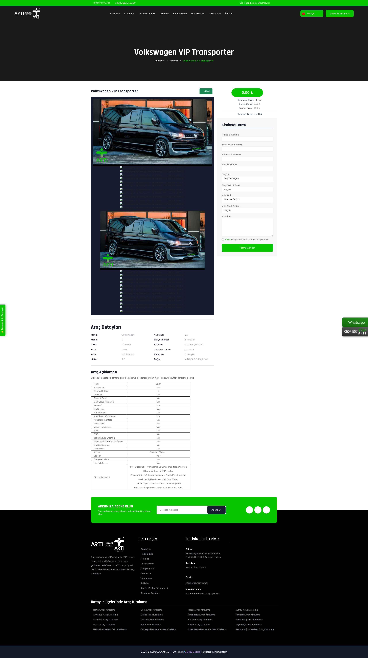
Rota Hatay (197, 13)
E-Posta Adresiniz (231, 154)
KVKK (228, 239)
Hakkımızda (147, 553)
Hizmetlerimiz (148, 13)
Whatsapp (356, 331)
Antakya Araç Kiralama (105, 614)
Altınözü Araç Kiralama (105, 619)
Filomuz (164, 13)
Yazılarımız (215, 13)
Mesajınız (226, 216)
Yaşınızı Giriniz (229, 164)
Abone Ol (216, 509)
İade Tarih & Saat (231, 206)
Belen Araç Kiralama (151, 609)
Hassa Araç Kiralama (199, 609)
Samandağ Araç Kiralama (249, 619)
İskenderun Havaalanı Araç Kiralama (207, 629)
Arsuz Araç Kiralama (104, 624)
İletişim (229, 13)
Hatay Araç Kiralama (104, 609)
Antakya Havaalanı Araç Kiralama (159, 629)
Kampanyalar (180, 13)
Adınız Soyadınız (230, 134)
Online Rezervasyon (339, 13)
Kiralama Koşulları (150, 593)
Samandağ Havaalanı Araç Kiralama (254, 629)
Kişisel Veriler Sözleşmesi (154, 588)
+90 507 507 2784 (196, 567)
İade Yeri (226, 195)
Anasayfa (115, 13)
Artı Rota (146, 573)
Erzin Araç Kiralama (151, 624)
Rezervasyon (147, 563)
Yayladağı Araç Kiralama (248, 624)
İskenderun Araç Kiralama (201, 614)
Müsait (207, 91)
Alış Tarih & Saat (231, 185)
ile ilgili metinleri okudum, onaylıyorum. (247, 239)
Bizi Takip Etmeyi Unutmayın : (255, 2)
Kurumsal (129, 13)
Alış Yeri (226, 174)
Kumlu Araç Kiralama (246, 609)
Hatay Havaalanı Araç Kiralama (110, 629)
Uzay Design (193, 651)
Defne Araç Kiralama (152, 614)
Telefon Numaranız (232, 144)
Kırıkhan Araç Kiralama (200, 619)
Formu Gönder (247, 247)
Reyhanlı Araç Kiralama (247, 614)
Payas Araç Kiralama (199, 624)
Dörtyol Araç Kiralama (152, 619)
